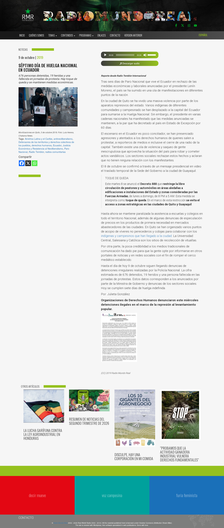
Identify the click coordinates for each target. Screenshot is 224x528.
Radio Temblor (36, 151)
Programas (85, 35)
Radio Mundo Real (60, 523)
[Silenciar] (145, 55)
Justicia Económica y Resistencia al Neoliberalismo (45, 147)
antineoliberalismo (63, 138)
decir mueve (37, 495)
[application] (130, 55)
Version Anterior (133, 35)
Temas (51, 35)
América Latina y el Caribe (38, 138)
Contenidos (67, 35)
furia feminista (186, 495)
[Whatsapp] (34, 163)
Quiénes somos (36, 35)
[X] (28, 163)
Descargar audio (131, 63)
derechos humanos (42, 145)
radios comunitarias (55, 151)
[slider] (152, 55)
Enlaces (102, 35)
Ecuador (57, 145)
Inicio (22, 35)
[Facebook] (22, 163)
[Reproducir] (105, 55)
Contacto (115, 35)
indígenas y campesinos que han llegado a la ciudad (136, 236)
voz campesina (112, 495)
